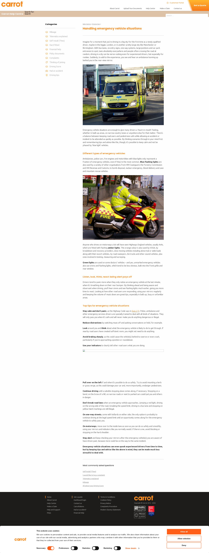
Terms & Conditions (107, 497)
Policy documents (56, 53)
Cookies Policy (105, 500)
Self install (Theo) (89, 471)
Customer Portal (177, 3)
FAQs (49, 513)
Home (49, 497)
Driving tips (96, 24)
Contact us (178, 8)
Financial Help (79, 513)
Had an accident (56, 71)
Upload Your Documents (133, 8)
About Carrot (114, 8)
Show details (130, 548)
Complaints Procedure (108, 506)
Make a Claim (165, 8)
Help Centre (150, 8)
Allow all (184, 532)
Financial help (55, 49)
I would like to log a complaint (94, 475)
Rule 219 (135, 311)
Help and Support (53, 510)
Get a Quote (200, 5)
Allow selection (184, 539)
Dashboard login (80, 500)
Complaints (54, 58)
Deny (184, 545)
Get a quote (78, 497)
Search (28, 14)
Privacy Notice (105, 503)
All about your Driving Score (93, 486)
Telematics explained (91, 479)
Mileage (86, 482)
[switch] (74, 548)
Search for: (29, 12)
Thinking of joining (57, 62)
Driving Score (55, 66)
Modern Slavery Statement (110, 510)
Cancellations (79, 506)
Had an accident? (80, 510)
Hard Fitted (54, 45)
